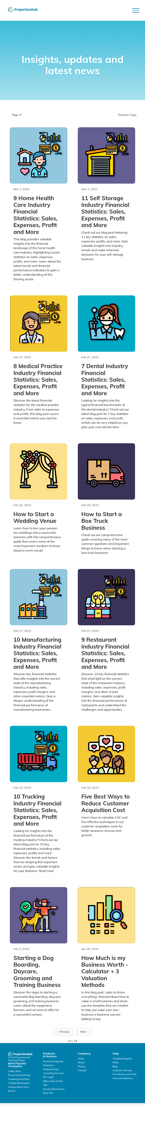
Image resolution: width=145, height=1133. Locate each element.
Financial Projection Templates (53, 1063)
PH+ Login (48, 1077)
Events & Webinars (123, 1078)
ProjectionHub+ (51, 1069)
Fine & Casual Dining (19, 1075)
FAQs (115, 1062)
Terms (11, 1060)
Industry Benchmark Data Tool (54, 1091)
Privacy (21, 1060)
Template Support (122, 1058)
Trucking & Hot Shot (18, 1079)
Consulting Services (53, 1073)
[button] (135, 10)
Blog (115, 1066)
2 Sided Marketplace (19, 1083)
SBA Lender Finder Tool (53, 1083)
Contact (82, 1070)
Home (81, 1058)
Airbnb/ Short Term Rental (18, 1089)
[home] (23, 9)
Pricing (81, 1066)
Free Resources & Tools (125, 1074)
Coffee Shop (14, 1071)
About (81, 1062)
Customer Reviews (122, 1070)
